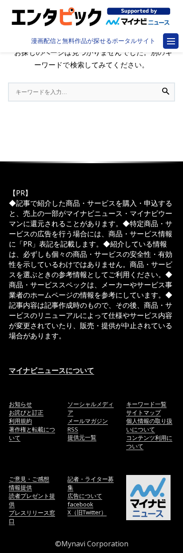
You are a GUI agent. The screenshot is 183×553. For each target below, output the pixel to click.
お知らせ (20, 404)
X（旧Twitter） (87, 512)
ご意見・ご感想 (29, 479)
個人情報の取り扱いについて (149, 425)
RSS (73, 429)
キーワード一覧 (146, 404)
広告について (85, 496)
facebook (80, 504)
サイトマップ (143, 412)
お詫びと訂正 (26, 412)
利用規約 (20, 421)
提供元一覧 (82, 437)
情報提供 (20, 487)
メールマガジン (88, 421)
